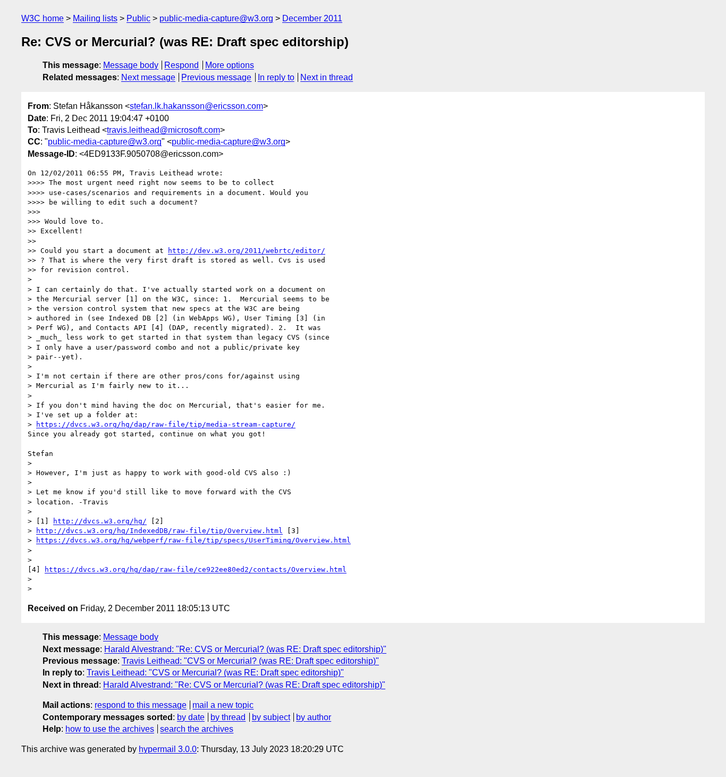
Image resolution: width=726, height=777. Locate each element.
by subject (271, 717)
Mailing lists (95, 18)
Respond (181, 65)
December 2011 (312, 18)
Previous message (216, 77)
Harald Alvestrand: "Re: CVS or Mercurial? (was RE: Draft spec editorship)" (245, 649)
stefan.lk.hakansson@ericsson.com (196, 106)
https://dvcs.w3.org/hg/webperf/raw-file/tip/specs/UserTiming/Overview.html (193, 540)
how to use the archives (109, 728)
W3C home (42, 18)
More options (229, 65)
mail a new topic (223, 705)
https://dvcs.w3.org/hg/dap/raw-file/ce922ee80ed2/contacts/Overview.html (196, 569)
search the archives (196, 728)
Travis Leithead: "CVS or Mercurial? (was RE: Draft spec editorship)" (250, 660)
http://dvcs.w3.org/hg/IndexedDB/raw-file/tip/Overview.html (159, 531)
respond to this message (141, 705)
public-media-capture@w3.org (216, 18)
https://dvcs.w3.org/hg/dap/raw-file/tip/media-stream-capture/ (166, 424)
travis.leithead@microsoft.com (163, 129)
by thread (228, 717)
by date (191, 717)
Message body (130, 65)
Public (138, 18)
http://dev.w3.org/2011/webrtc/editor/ (246, 251)
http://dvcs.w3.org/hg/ (100, 521)
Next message (148, 77)
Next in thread (326, 77)
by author (313, 717)
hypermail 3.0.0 (168, 749)
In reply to (276, 77)
